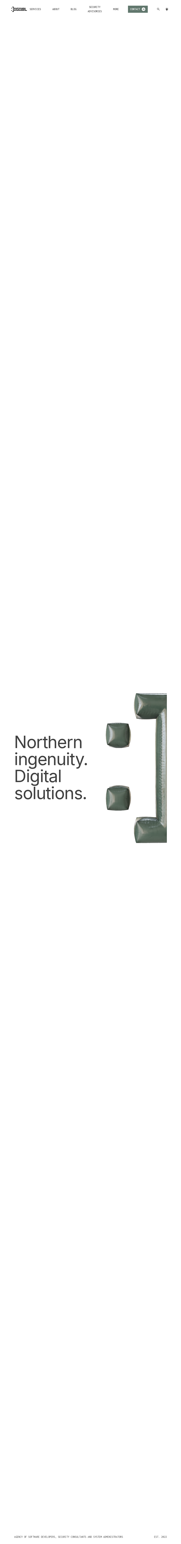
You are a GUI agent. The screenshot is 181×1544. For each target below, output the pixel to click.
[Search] (158, 9)
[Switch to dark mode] (166, 9)
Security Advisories (95, 9)
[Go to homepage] (19, 9)
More (116, 9)
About (55, 9)
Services (35, 9)
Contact (135, 9)
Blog (73, 9)
